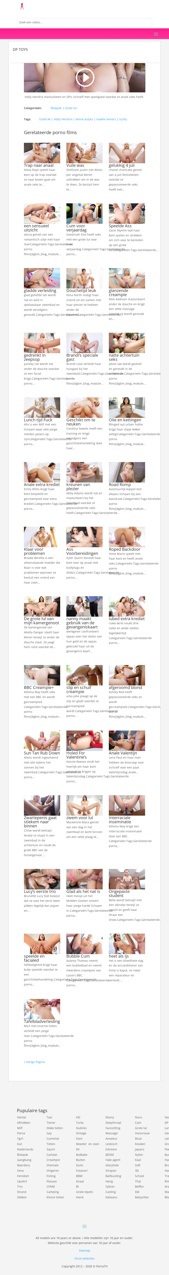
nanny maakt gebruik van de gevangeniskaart (82, 623)
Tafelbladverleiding (42, 1021)
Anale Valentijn (123, 753)
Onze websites (84, 1258)
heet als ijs (119, 956)
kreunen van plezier (78, 486)
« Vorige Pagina (34, 1062)
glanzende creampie (118, 292)
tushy (123, 119)
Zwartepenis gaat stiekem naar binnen (40, 822)
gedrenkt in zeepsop (35, 357)
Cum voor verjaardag (76, 228)
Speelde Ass (120, 226)
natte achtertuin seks (124, 357)
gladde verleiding (40, 290)
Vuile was (75, 165)
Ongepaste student (119, 893)
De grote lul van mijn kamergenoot (41, 621)
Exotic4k (44, 119)
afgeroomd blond (125, 687)
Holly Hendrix (63, 119)
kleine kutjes (84, 119)
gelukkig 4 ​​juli (122, 165)
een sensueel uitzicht (36, 228)
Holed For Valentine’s (76, 755)
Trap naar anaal (39, 165)
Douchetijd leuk (81, 290)
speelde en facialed (34, 958)
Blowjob (56, 108)
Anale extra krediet (42, 484)
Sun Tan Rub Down (42, 753)
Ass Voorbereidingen (82, 551)
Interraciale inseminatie (120, 820)
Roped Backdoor (124, 549)
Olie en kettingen (125, 420)
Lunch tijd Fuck (38, 420)
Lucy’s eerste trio (40, 891)
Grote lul (71, 108)
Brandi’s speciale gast (82, 357)
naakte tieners (106, 119)
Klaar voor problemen (34, 551)
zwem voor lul (79, 817)
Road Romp (120, 484)
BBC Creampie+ (39, 687)
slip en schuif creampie (78, 689)
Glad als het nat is (83, 891)
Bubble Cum (78, 956)
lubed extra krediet (127, 618)
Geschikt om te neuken (80, 422)
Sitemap (84, 1250)
